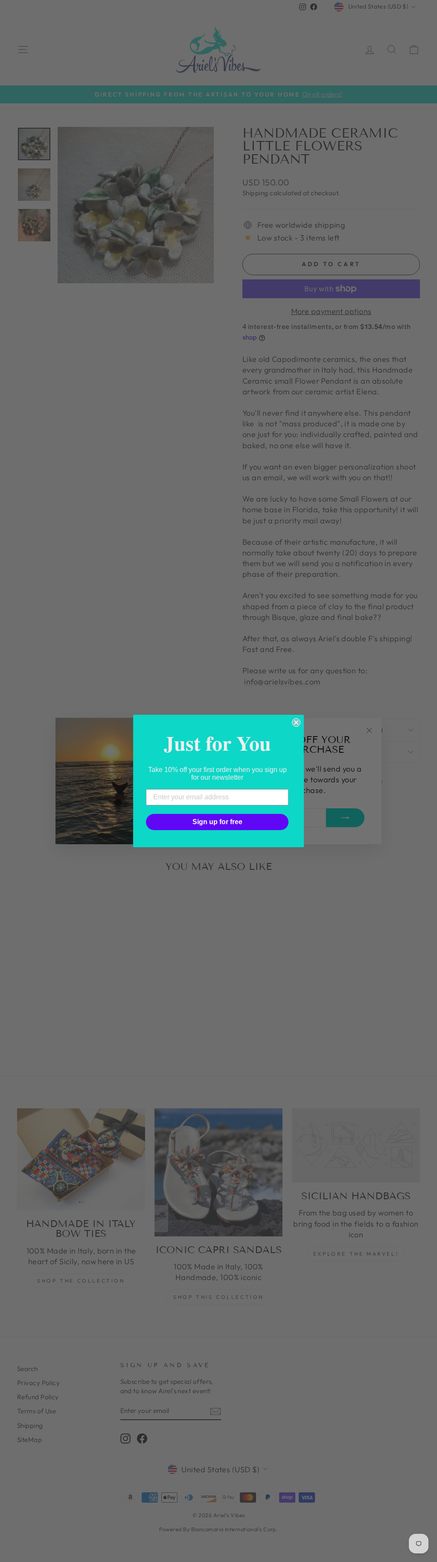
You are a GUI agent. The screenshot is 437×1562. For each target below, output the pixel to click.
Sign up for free (217, 821)
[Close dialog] (296, 722)
